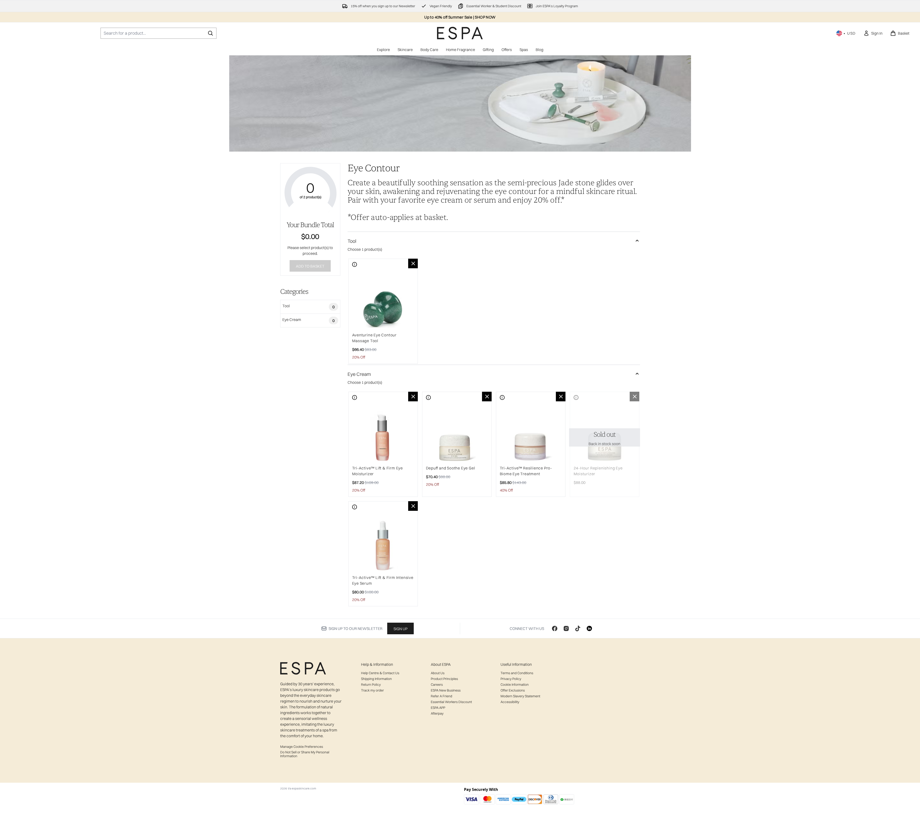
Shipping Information (376, 679)
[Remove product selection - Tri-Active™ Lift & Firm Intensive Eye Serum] (413, 506)
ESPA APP (438, 707)
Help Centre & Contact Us (380, 673)
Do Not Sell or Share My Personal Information (304, 754)
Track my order (372, 690)
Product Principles (444, 679)
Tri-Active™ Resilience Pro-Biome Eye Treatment (526, 471)
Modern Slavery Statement (520, 696)
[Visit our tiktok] (578, 628)
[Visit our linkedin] (589, 628)
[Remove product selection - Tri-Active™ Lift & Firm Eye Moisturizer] (413, 396)
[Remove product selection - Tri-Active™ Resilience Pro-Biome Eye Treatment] (560, 396)
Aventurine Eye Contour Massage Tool (374, 338)
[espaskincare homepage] (460, 33)
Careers (437, 684)
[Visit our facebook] (554, 628)
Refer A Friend (441, 696)
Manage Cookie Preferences (301, 747)
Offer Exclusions (513, 690)
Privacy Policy (511, 679)
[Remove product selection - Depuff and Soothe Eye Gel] (487, 396)
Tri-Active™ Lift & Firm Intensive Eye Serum (382, 580)
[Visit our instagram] (566, 628)
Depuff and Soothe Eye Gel (450, 468)
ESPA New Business (446, 690)
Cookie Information (515, 684)
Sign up (400, 628)
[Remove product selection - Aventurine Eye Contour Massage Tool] (413, 263)
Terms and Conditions (517, 673)
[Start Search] (210, 33)
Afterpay (437, 713)
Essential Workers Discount (451, 702)
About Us (437, 673)
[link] (873, 33)
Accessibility (510, 702)
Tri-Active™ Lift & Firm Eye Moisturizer (377, 471)
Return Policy (371, 684)
